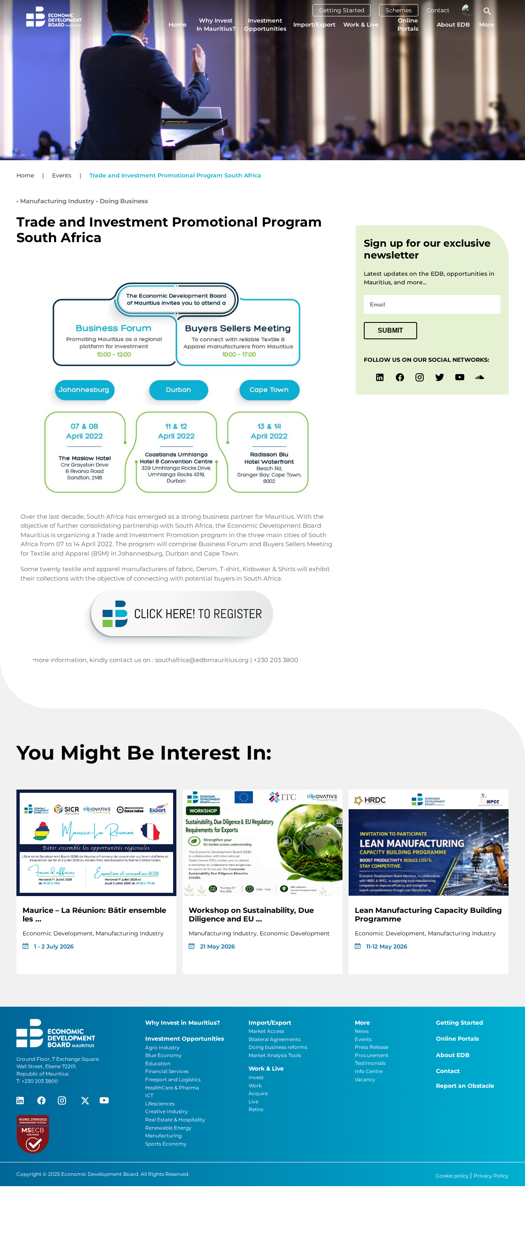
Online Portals (407, 24)
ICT (149, 1095)
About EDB (453, 24)
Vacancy (365, 1079)
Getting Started (341, 10)
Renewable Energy (168, 1128)
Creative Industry (166, 1111)
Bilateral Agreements (275, 1039)
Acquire (258, 1093)
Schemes (399, 10)
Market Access (266, 1031)
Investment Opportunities (265, 24)
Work (255, 1085)
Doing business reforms (278, 1047)
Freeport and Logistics (173, 1079)
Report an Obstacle (465, 1085)
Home (178, 24)
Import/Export (314, 24)
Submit (390, 330)
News (362, 1031)
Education (158, 1063)
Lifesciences (160, 1104)
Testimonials (370, 1063)
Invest (256, 1077)
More (486, 24)
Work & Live (361, 24)
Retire (256, 1109)
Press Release (371, 1047)
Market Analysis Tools (275, 1055)
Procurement (371, 1055)
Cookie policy (453, 1176)
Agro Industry (162, 1047)
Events (61, 175)
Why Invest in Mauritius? (215, 24)
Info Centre (369, 1071)
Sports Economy (166, 1144)
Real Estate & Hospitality (175, 1119)
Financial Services (167, 1071)
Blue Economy (163, 1055)
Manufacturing (163, 1135)
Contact (438, 10)
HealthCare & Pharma (172, 1088)
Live (253, 1101)
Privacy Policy (491, 1176)
